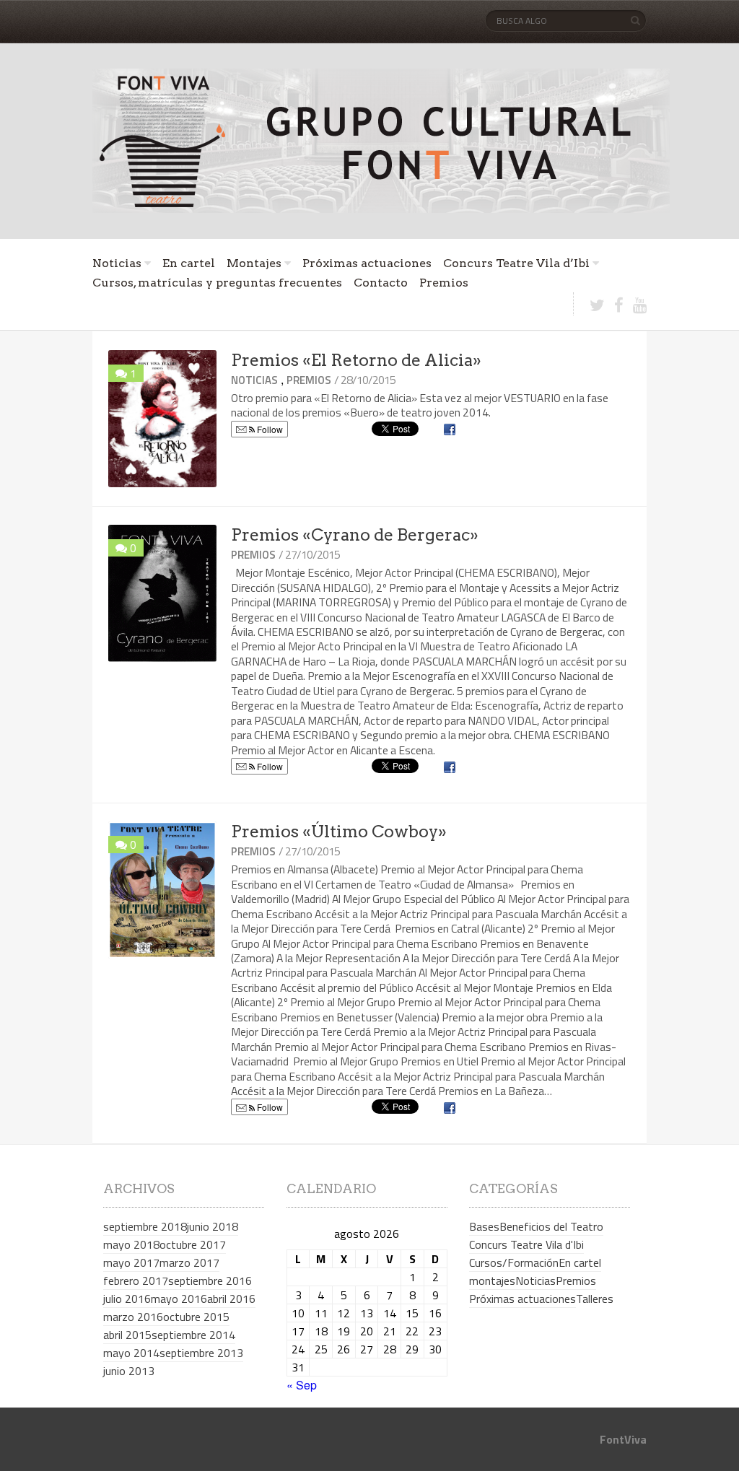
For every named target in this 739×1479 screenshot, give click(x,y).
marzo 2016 (133, 1316)
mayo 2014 (131, 1352)
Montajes (254, 263)
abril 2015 (127, 1334)
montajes (492, 1280)
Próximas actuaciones (367, 263)
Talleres (594, 1298)
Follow (269, 429)
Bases (484, 1226)
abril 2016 (231, 1298)
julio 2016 (127, 1298)
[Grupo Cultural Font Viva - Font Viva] (381, 141)
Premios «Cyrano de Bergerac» (354, 535)
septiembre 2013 (201, 1352)
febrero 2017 (135, 1280)
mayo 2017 (131, 1262)
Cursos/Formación (514, 1262)
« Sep (302, 1385)
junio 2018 (212, 1226)
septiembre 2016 (210, 1280)
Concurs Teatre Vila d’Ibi (516, 263)
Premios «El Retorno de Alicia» (356, 360)
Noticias (116, 263)
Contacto (381, 282)
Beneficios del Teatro (551, 1226)
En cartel (188, 263)
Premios (443, 282)
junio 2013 (128, 1370)
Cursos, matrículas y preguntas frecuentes (217, 282)
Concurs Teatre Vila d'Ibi (526, 1244)
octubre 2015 (196, 1316)
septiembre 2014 (193, 1334)
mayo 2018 (131, 1244)
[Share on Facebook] (451, 430)
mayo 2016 (179, 1298)
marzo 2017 (189, 1262)
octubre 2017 (192, 1244)
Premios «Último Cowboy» (339, 831)
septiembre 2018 (145, 1226)
